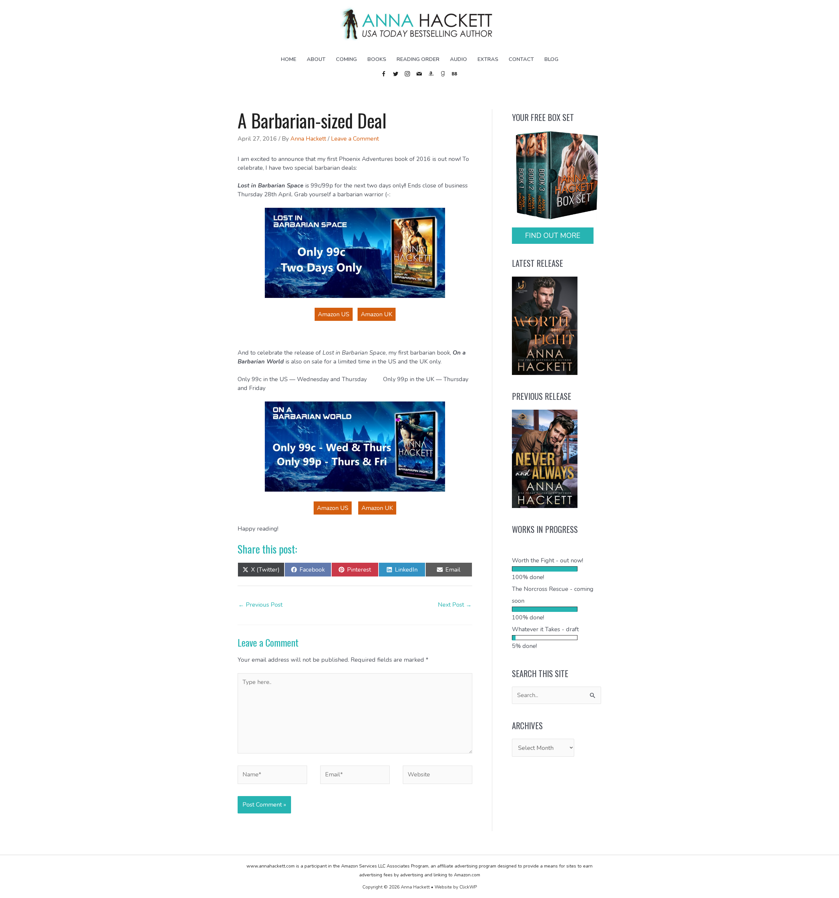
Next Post (455, 605)
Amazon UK (376, 314)
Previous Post (260, 605)
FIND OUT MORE (552, 236)
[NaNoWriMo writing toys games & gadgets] (556, 568)
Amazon (431, 74)
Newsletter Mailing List (419, 74)
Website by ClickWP (456, 887)
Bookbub (455, 74)
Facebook (384, 74)
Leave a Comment (355, 139)
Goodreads (443, 74)
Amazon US (333, 314)
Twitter (396, 74)
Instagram (408, 74)
